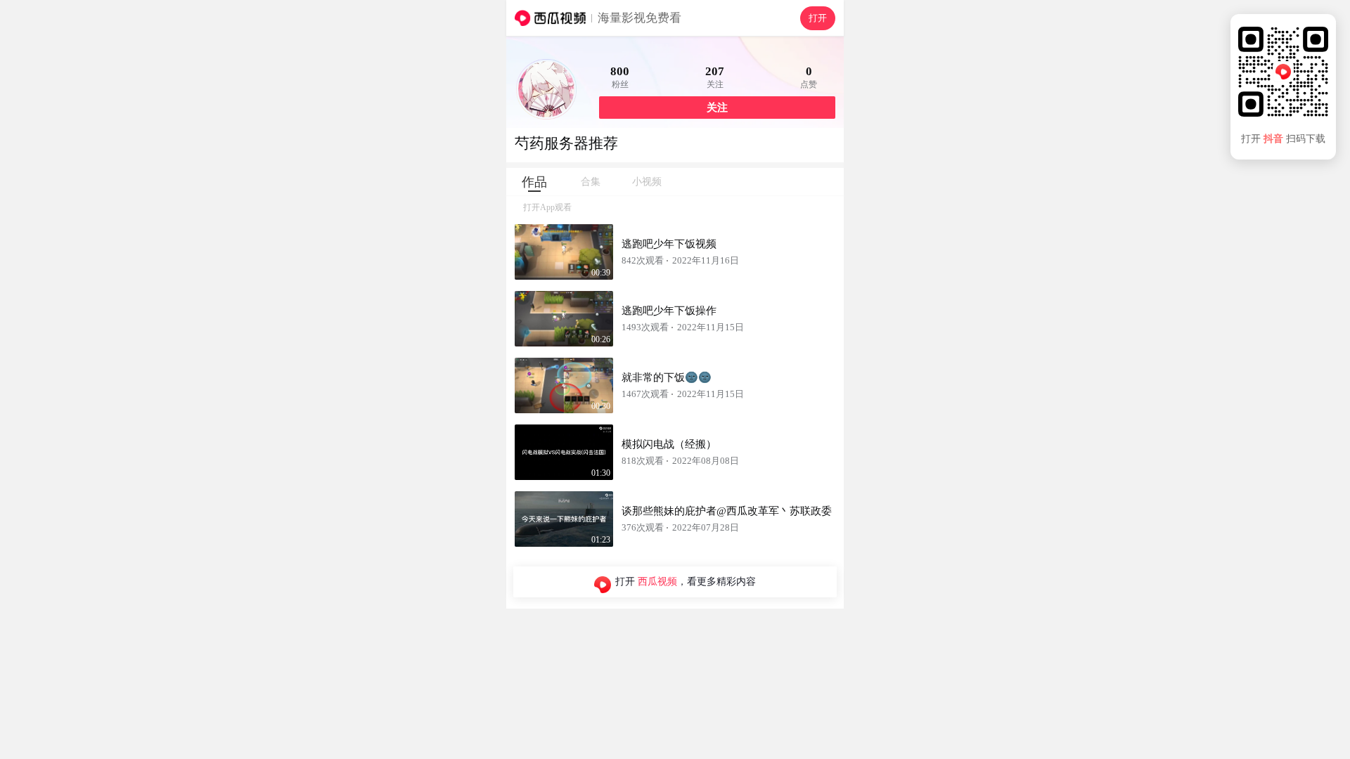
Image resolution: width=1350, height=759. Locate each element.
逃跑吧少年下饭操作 (669, 310)
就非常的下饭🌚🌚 (667, 377)
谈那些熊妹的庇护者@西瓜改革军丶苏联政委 (727, 511)
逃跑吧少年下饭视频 (669, 243)
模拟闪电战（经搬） (669, 444)
